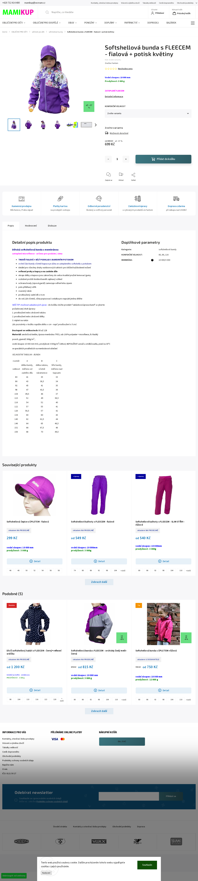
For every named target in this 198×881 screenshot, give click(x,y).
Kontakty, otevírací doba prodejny (104, 3)
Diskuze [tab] (52, 225)
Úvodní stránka (60, 826)
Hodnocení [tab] (31, 225)
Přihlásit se (171, 796)
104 (115, 570)
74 (75, 570)
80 (160, 254)
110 (180, 570)
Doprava (141, 826)
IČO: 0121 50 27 (9, 773)
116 (166, 254)
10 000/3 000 (164, 260)
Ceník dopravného (166, 3)
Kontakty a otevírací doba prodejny (89, 826)
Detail (37, 561)
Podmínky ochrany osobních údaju (18, 760)
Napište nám (8, 764)
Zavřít (186, 185)
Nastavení (46, 872)
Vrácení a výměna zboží (130, 3)
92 (99, 570)
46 (10, 570)
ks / (122, 741)
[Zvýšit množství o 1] (126, 159)
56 (51, 570)
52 (34, 570)
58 (59, 570)
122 (45, 699)
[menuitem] (15, 23)
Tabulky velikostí (149, 3)
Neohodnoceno (125, 69)
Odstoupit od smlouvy (13, 875)
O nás (4, 769)
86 (163, 254)
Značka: (111, 63)
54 (42, 570)
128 (54, 699)
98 (107, 570)
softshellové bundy (167, 249)
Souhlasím (147, 865)
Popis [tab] (11, 225)
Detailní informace (114, 96)
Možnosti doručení (119, 133)
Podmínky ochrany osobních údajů (52, 801)
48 (18, 570)
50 (26, 570)
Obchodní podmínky (185, 3)
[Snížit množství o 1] (108, 159)
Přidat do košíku (166, 159)
